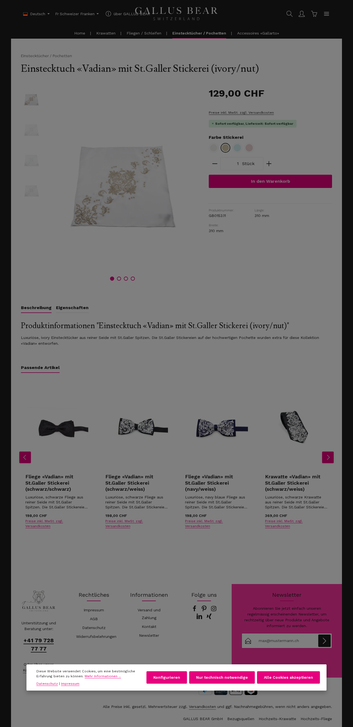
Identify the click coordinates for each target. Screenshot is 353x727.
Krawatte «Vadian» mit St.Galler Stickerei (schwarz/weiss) (292, 483)
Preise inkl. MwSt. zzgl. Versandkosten (241, 113)
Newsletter (149, 635)
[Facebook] (195, 610)
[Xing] (209, 618)
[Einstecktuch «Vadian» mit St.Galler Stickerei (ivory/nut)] (122, 186)
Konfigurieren (166, 677)
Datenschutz (94, 627)
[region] (109, 186)
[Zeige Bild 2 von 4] (119, 279)
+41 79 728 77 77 (38, 644)
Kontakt (149, 626)
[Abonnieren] (324, 641)
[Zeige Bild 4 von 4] (133, 279)
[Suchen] (289, 13)
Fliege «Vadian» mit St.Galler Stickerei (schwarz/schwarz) (49, 483)
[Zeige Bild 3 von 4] (126, 279)
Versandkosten (202, 706)
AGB (94, 619)
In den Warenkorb (270, 181)
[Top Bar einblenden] (326, 13)
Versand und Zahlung (149, 614)
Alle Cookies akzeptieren (288, 677)
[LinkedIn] (200, 618)
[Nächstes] (328, 457)
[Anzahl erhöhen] (269, 163)
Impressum (94, 610)
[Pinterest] (204, 610)
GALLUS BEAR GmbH (203, 719)
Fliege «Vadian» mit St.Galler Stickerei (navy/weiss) (209, 483)
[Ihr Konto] (301, 13)
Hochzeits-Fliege (316, 719)
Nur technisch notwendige (222, 677)
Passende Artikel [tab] (40, 367)
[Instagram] (214, 610)
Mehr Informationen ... (103, 676)
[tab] (36, 308)
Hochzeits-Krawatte (277, 719)
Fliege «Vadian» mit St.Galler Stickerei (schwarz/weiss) (129, 483)
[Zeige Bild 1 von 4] (112, 279)
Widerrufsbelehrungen (96, 636)
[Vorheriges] (25, 457)
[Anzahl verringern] (215, 163)
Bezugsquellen (240, 719)
